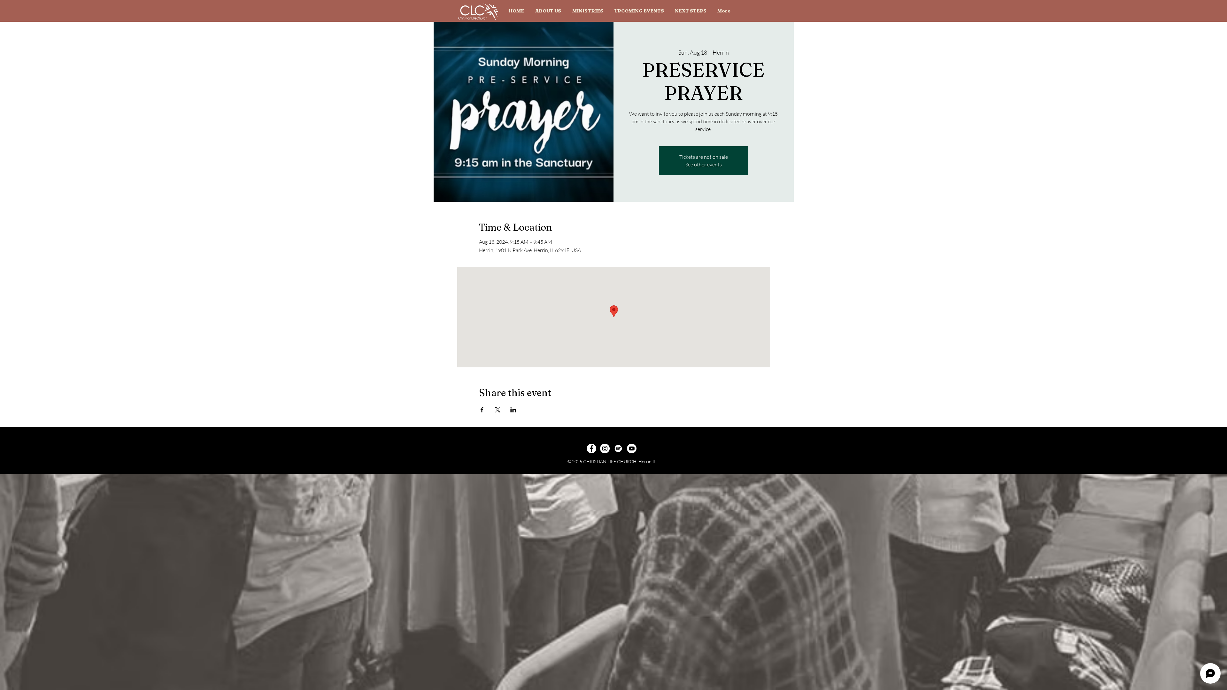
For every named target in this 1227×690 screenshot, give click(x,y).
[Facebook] (591, 448)
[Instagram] (605, 448)
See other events (703, 164)
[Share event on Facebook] (482, 409)
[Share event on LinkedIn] (513, 409)
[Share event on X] (498, 409)
